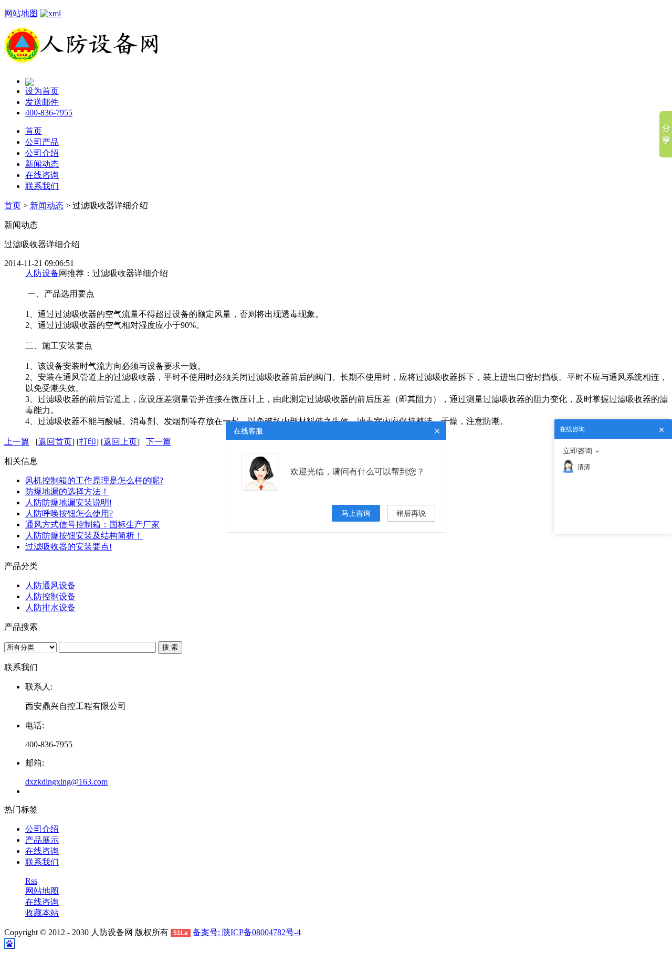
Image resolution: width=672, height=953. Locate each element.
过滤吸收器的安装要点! (68, 546)
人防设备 (42, 273)
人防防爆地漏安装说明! (68, 502)
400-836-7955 (48, 112)
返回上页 (120, 441)
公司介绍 (42, 153)
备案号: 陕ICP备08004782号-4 (247, 932)
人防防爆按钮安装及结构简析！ (84, 535)
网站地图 (21, 13)
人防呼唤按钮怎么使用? (69, 513)
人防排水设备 (50, 607)
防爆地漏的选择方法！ (67, 491)
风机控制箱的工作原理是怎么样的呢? (94, 480)
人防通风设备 (50, 585)
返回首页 (55, 441)
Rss (31, 880)
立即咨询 (577, 451)
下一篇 (158, 441)
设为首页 (42, 91)
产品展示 (42, 839)
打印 (87, 441)
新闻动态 (42, 164)
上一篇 (16, 441)
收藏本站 (42, 912)
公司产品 (42, 141)
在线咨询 (42, 175)
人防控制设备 (50, 596)
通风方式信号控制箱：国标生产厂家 (92, 524)
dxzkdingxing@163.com (66, 781)
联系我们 (42, 186)
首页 (33, 130)
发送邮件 (42, 102)
